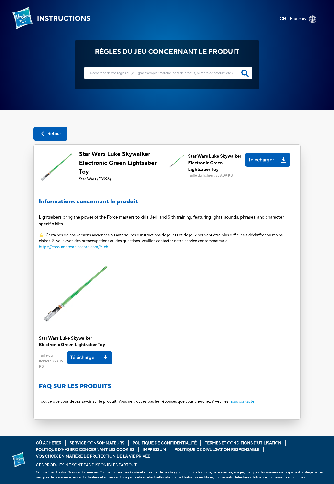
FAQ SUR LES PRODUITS (75, 386)
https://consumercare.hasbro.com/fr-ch (73, 246)
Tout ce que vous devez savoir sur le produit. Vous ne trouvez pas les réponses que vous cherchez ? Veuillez (134, 401)
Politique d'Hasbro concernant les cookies (85, 449)
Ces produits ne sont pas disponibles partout (86, 465)
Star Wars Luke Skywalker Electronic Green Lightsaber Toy (118, 163)
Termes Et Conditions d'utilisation (243, 443)
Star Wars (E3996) (95, 179)
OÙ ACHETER (48, 443)
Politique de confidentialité (165, 443)
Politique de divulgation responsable (216, 449)
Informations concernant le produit (88, 201)
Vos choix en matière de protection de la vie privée (93, 456)
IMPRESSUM (154, 449)
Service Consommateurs (97, 443)
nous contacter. (243, 401)
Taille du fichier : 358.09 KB (210, 175)
